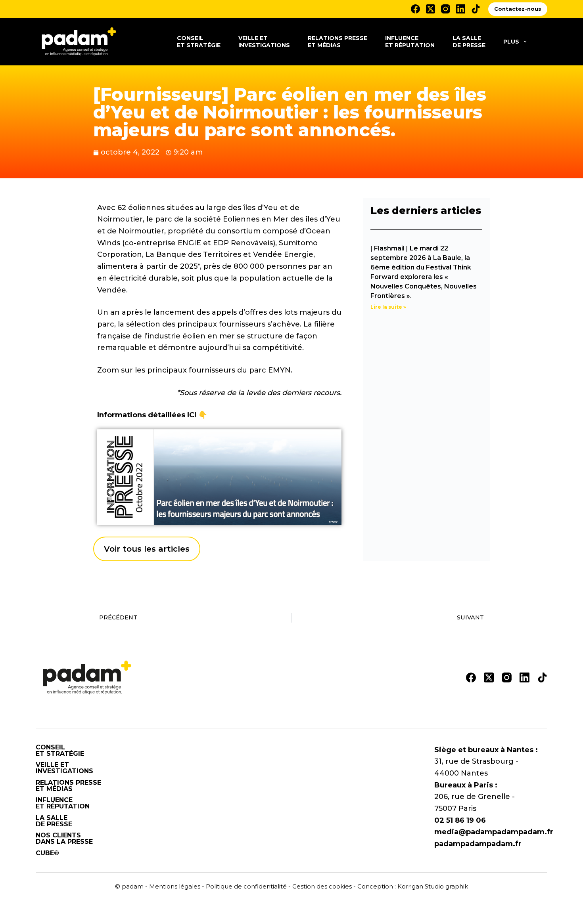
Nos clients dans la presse (64, 838)
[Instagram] (445, 8)
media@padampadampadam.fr (493, 831)
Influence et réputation (410, 41)
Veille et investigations (264, 41)
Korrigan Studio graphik (432, 886)
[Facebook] (415, 8)
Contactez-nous (517, 9)
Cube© (47, 853)
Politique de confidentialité (246, 886)
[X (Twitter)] (430, 8)
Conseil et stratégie (199, 41)
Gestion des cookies (322, 886)
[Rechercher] (544, 42)
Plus (511, 41)
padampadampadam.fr (478, 843)
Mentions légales (174, 886)
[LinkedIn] (460, 8)
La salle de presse (469, 41)
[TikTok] (475, 8)
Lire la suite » (388, 307)
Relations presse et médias (337, 41)
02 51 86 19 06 (460, 820)
